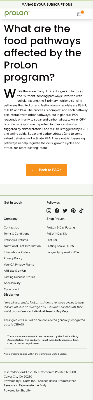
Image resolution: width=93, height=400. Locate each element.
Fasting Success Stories (19, 277)
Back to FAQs (49, 170)
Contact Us (11, 227)
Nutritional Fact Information (22, 246)
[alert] (46, 4)
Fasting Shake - (60, 246)
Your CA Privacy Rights (19, 264)
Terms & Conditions (16, 233)
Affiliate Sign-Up (15, 270)
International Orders (17, 252)
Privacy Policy (13, 258)
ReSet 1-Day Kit (56, 233)
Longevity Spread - (62, 252)
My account (11, 289)
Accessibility (12, 283)
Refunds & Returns (16, 240)
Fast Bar (51, 240)
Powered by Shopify (17, 390)
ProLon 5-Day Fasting (60, 227)
